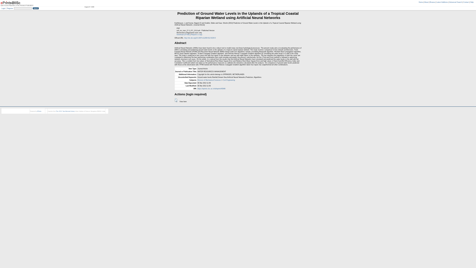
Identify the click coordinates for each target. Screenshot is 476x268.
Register (10, 8)
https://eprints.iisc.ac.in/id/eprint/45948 (211, 89)
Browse (432, 2)
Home (421, 2)
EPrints (39, 111)
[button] (176, 100)
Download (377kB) (219, 34)
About (426, 2)
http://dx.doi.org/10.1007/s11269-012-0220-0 (200, 38)
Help (472, 2)
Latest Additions (442, 2)
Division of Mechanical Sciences (209, 80)
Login (3, 8)
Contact (466, 2)
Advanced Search (455, 2)
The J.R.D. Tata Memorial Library (65, 111)
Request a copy (233, 34)
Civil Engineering (229, 80)
